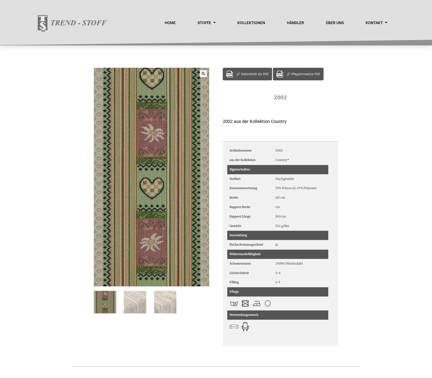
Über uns (335, 22)
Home (170, 22)
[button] (203, 73)
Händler (295, 22)
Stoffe (204, 22)
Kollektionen (251, 22)
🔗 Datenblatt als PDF (252, 74)
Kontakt (374, 22)
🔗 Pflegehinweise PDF (303, 74)
